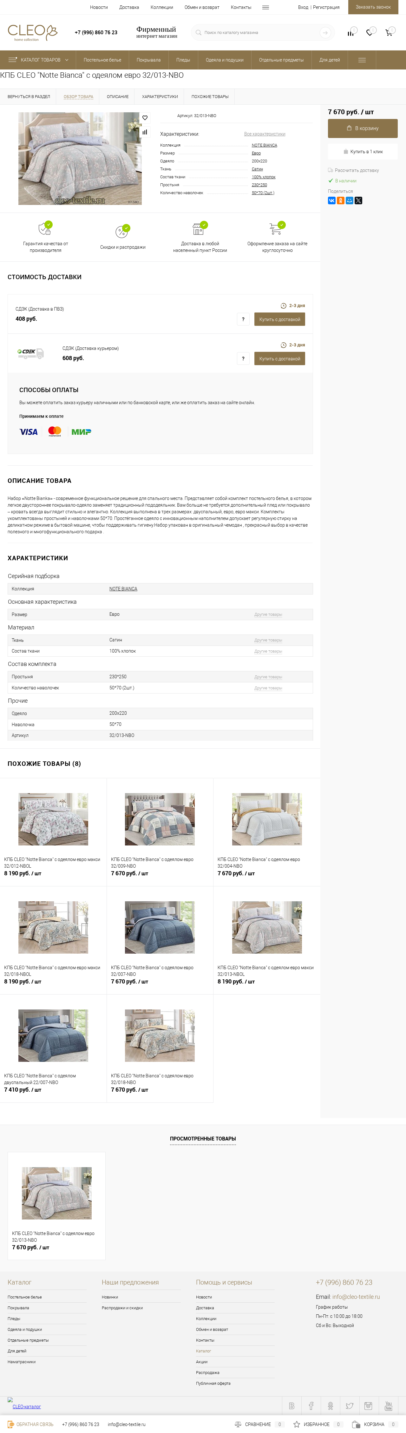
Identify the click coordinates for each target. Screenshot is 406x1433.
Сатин (257, 169)
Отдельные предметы (28, 1340)
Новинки (110, 1297)
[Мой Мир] (349, 200)
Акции (201, 1361)
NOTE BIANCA (264, 145)
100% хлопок (264, 176)
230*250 (259, 184)
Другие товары (268, 614)
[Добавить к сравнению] (145, 132)
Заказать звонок (373, 7)
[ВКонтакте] (332, 200)
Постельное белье (25, 1297)
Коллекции (162, 7)
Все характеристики (264, 133)
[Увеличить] (80, 158)
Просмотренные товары (203, 1138)
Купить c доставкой (279, 319)
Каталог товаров (41, 59)
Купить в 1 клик (366, 151)
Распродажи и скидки (122, 1307)
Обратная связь (35, 1424)
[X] (358, 200)
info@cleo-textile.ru (356, 1296)
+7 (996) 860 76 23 (80, 1424)
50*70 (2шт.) (263, 192)
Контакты (241, 7)
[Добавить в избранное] (145, 118)
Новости (99, 7)
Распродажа (207, 1372)
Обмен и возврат (202, 7)
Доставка (129, 7)
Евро (256, 153)
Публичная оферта (213, 1383)
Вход (303, 7)
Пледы (14, 1318)
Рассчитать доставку (357, 170)
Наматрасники (22, 1361)
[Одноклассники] (340, 200)
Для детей (17, 1351)
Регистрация (326, 7)
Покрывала (18, 1307)
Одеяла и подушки (25, 1329)
